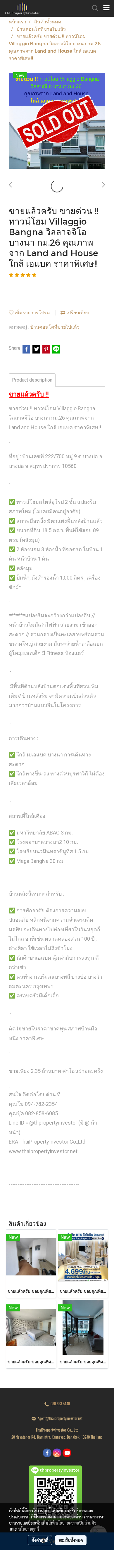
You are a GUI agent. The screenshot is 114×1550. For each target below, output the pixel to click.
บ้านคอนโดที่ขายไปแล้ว (55, 327)
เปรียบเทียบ (77, 312)
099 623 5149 (59, 1403)
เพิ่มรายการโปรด (31, 312)
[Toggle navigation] (106, 8)
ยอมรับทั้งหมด (70, 1540)
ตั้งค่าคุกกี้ (40, 1540)
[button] (93, 8)
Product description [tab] (32, 380)
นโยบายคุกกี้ (28, 1529)
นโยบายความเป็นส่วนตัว (76, 1522)
